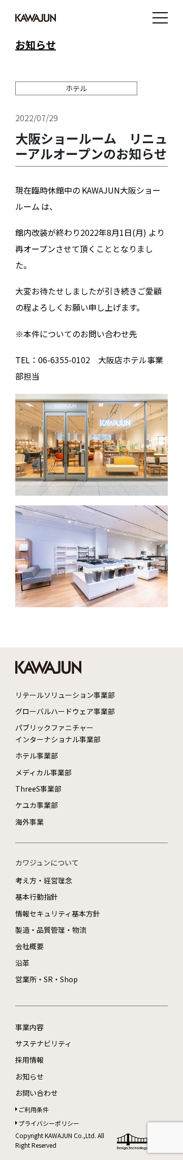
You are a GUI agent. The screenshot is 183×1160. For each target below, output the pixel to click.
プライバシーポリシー (48, 1123)
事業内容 (29, 1027)
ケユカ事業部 (36, 805)
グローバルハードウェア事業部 (65, 711)
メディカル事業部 (43, 772)
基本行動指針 (36, 897)
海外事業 (29, 822)
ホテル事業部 (36, 755)
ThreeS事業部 (38, 789)
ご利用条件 (33, 1109)
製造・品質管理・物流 (50, 930)
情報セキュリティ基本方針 (57, 913)
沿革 (22, 963)
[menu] (160, 18)
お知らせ (35, 44)
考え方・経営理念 (43, 880)
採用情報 (29, 1060)
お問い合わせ (36, 1093)
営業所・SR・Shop (46, 979)
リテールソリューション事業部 (65, 695)
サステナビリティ (43, 1043)
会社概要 (29, 946)
